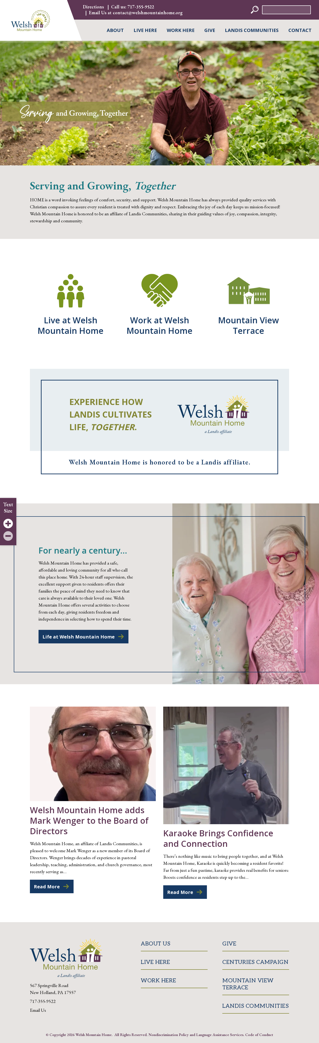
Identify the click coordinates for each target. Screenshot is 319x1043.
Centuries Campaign (255, 962)
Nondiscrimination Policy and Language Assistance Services (196, 1034)
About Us (155, 943)
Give (209, 30)
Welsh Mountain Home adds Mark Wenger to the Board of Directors (89, 820)
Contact (300, 30)
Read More (47, 886)
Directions (93, 7)
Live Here (145, 30)
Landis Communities (252, 30)
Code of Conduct (259, 1034)
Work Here (181, 30)
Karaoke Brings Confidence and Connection (218, 838)
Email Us (38, 1010)
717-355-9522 (141, 7)
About (115, 30)
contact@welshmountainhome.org (148, 13)
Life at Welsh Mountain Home (79, 637)
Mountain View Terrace (248, 984)
